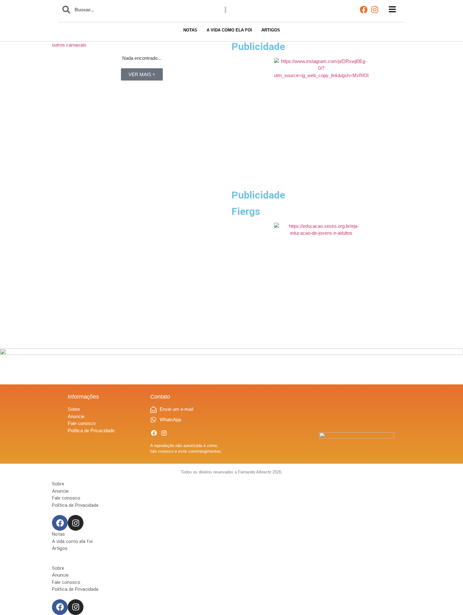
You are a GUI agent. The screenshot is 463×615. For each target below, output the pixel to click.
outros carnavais (69, 45)
